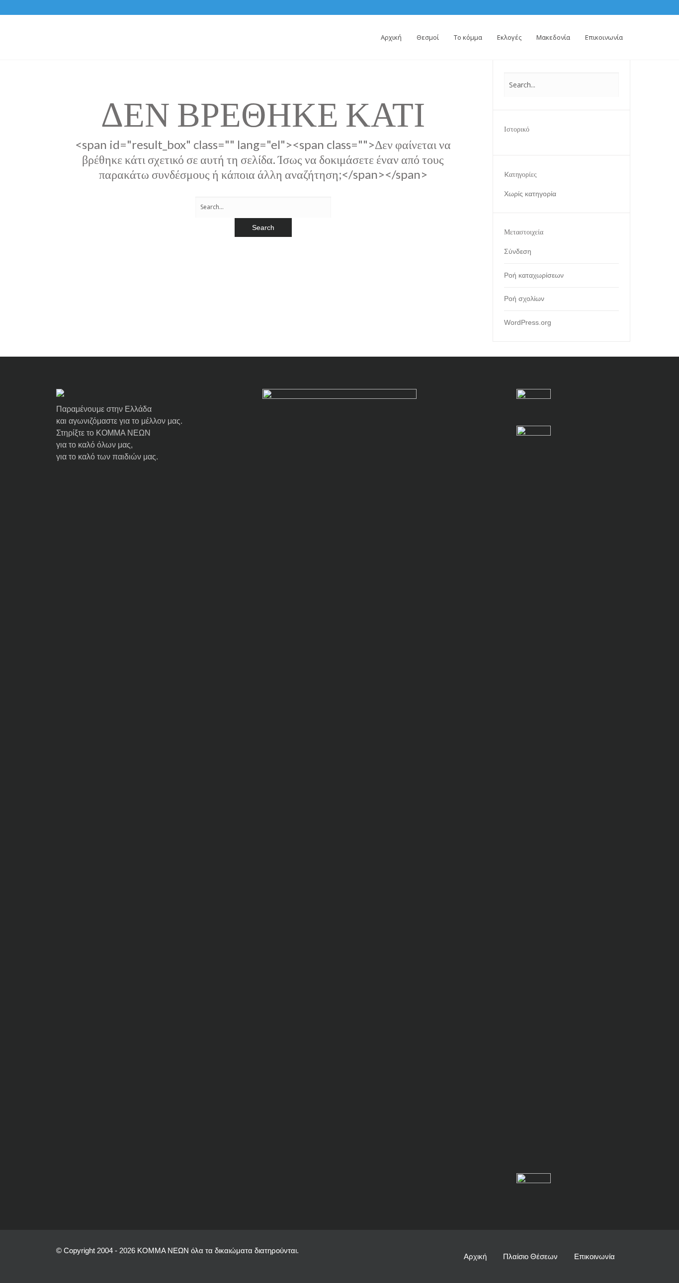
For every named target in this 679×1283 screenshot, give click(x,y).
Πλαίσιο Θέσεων (530, 1256)
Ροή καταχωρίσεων (534, 275)
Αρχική (475, 1256)
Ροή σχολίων (524, 298)
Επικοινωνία (594, 1256)
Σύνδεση (517, 251)
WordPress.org (527, 322)
